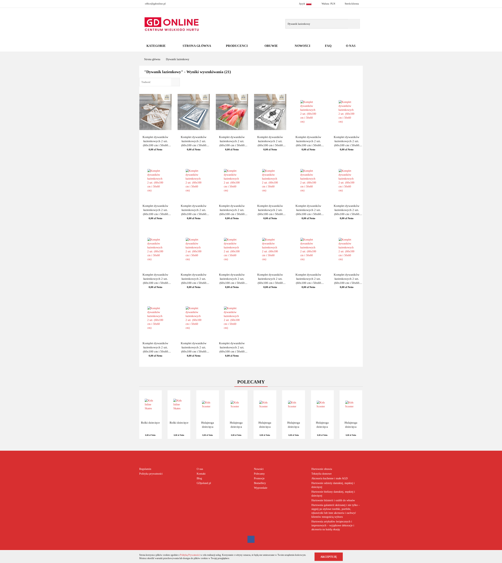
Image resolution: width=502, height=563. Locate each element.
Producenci (237, 45)
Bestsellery (260, 483)
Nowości (302, 45)
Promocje (259, 478)
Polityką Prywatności (190, 555)
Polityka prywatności (151, 473)
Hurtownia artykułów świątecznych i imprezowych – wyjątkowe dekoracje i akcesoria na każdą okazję (332, 525)
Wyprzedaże (260, 487)
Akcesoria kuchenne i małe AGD (329, 478)
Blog (199, 478)
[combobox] (159, 82)
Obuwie (272, 45)
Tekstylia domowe (321, 473)
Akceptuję (328, 556)
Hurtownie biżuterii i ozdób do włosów (333, 500)
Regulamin (145, 469)
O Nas (351, 45)
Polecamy (259, 473)
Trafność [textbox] (146, 82)
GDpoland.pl (204, 483)
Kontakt (201, 473)
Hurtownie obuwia (321, 469)
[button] (150, 459)
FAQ (328, 45)
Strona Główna (197, 45)
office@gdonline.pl (155, 3)
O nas (200, 469)
